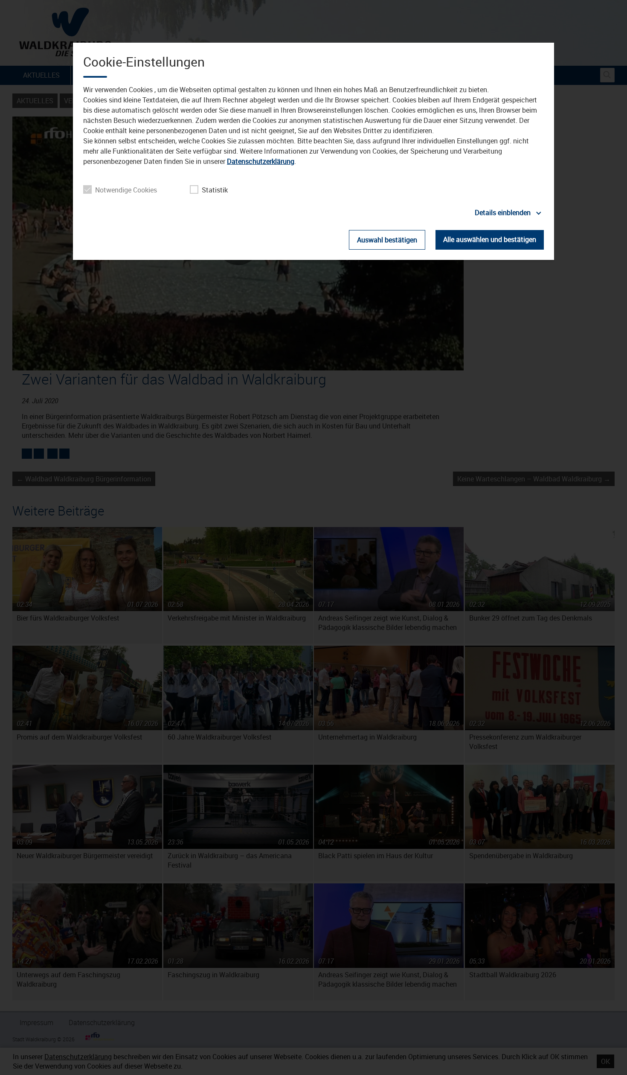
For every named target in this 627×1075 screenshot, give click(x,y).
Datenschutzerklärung (260, 161)
